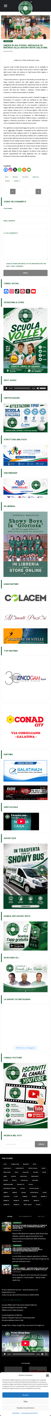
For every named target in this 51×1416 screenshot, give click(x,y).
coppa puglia (32, 1168)
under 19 (17, 181)
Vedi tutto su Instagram (25, 1048)
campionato (20, 1168)
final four (6, 1172)
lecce (44, 1172)
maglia (13, 1176)
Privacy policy (7, 1300)
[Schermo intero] (46, 1354)
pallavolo (24, 1180)
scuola (22, 1188)
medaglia (36, 177)
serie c (5, 1192)
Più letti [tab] (41, 1216)
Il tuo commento (10, 233)
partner (35, 1180)
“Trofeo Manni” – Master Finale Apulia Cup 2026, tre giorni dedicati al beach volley (30, 1268)
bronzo (15, 177)
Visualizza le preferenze (25, 1408)
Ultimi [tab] (9, 1216)
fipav (16, 1172)
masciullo (23, 1176)
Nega (26, 1401)
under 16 (26, 1200)
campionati (7, 1168)
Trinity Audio (26, 60)
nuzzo (14, 1180)
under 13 (44, 1196)
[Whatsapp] (20, 170)
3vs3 (5, 1164)
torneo (24, 1196)
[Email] (29, 170)
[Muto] (38, 388)
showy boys (34, 1192)
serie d (14, 1192)
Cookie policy (17, 1300)
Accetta (25, 1395)
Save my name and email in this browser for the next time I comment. (26, 265)
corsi (43, 1168)
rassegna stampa (9, 1188)
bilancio (26, 1164)
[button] (47, 1375)
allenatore (15, 1164)
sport (45, 1192)
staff (16, 1196)
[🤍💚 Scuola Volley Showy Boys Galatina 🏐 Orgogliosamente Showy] (37, 1014)
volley (38, 1204)
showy (7, 181)
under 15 (16, 1200)
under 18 (6, 1204)
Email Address (9, 221)
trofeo (34, 1196)
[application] (25, 388)
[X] (15, 170)
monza (5, 1180)
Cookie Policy (16, 1413)
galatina (25, 177)
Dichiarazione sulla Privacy (29, 1413)
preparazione (8, 1184)
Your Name (7, 208)
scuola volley (34, 1188)
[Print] (24, 170)
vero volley (28, 1204)
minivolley (34, 1176)
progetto (20, 1184)
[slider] (43, 388)
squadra (6, 1196)
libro (5, 1176)
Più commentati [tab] (25, 1216)
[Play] (6, 388)
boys (6, 177)
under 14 (6, 1200)
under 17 (36, 1200)
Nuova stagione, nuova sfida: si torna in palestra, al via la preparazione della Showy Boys (29, 1226)
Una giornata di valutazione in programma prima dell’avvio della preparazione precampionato (27, 1249)
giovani (35, 1172)
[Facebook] (6, 170)
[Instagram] (10, 170)
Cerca (41, 1144)
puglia (30, 1184)
